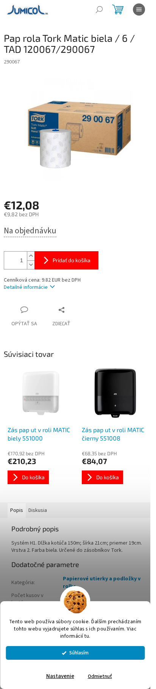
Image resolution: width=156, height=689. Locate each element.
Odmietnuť (100, 676)
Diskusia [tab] (37, 510)
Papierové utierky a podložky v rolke (101, 582)
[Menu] (139, 9)
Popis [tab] (16, 510)
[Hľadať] (99, 9)
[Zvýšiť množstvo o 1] (30, 256)
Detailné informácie (26, 287)
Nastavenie (60, 676)
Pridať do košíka (71, 260)
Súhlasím (79, 652)
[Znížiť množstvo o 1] (30, 264)
